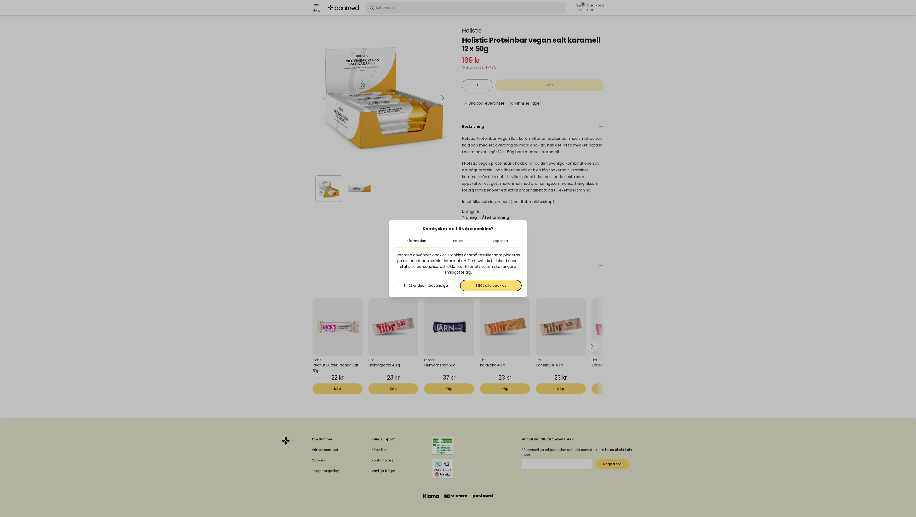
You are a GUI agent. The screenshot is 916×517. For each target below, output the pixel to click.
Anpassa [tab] (500, 240)
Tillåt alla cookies (490, 285)
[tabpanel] (458, 271)
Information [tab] (415, 240)
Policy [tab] (458, 240)
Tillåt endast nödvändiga (426, 285)
